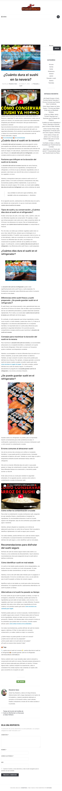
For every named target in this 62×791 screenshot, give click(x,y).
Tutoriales (51, 83)
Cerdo (51, 69)
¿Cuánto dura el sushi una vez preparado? (13, 638)
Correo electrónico (7, 756)
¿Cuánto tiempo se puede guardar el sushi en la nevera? (17, 636)
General (51, 73)
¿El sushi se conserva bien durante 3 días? (13, 643)
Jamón (51, 76)
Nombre (3, 749)
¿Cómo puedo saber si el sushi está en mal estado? (15, 641)
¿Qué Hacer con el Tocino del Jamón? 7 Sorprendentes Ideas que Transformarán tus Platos (51, 151)
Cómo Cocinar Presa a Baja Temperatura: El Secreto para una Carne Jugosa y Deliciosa (51, 130)
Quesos (51, 80)
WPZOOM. (49, 787)
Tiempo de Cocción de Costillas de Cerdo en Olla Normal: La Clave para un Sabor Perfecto (13, 713)
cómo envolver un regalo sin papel (11, 364)
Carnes (51, 67)
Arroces (51, 64)
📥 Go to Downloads (7, 137)
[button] (4, 17)
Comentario (5, 735)
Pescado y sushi (51, 78)
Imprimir (22, 681)
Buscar (51, 45)
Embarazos (51, 71)
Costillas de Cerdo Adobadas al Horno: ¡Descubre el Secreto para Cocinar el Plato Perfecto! (51, 124)
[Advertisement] (31, 33)
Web (2, 762)
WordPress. (24, 787)
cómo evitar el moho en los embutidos (20, 623)
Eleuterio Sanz (13, 84)
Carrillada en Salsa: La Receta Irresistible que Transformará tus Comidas (51, 145)
